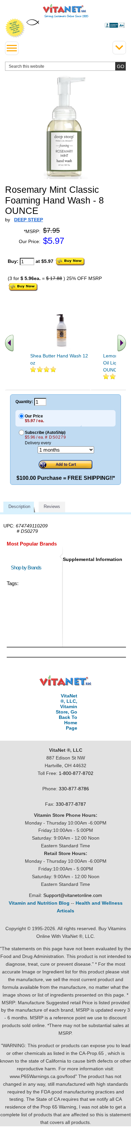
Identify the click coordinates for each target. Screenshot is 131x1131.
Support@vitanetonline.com (72, 895)
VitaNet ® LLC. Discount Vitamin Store (66, 680)
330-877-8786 (74, 788)
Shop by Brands (27, 567)
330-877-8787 (71, 804)
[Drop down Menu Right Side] (119, 47)
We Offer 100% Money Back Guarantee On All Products (15, 28)
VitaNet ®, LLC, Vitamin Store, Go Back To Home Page (66, 712)
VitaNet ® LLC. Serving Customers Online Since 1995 (65, 11)
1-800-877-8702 (76, 773)
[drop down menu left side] (11, 48)
